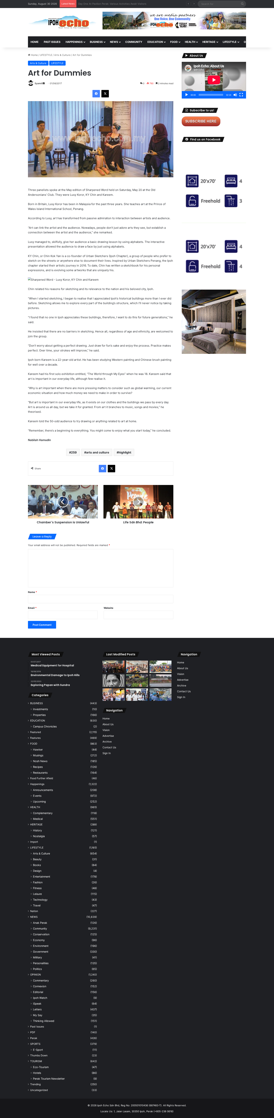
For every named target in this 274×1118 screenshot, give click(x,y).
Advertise (108, 735)
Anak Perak (40, 922)
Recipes (38, 766)
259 (74, 452)
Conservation (41, 934)
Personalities (40, 963)
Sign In (107, 753)
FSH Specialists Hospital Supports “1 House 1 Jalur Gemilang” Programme (121, 3)
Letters (37, 1009)
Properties (39, 714)
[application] (214, 80)
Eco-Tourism (41, 1067)
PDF (32, 1032)
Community (40, 928)
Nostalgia (39, 836)
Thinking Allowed (43, 1020)
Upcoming (39, 801)
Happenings (37, 784)
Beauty (37, 859)
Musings (38, 755)
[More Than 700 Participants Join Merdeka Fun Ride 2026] (114, 667)
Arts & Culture (62, 54)
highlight (125, 452)
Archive (107, 741)
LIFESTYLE (230, 41)
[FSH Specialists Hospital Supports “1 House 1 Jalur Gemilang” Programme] (137, 694)
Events (37, 795)
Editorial (38, 992)
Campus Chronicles (45, 726)
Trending (35, 1084)
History (37, 830)
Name (32, 592)
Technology (40, 899)
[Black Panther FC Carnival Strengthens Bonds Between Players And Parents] (160, 667)
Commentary (41, 980)
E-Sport (38, 1049)
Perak (33, 1038)
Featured (35, 732)
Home (35, 41)
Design (37, 870)
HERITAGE (208, 41)
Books (37, 865)
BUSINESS (96, 41)
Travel (36, 905)
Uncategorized (39, 1090)
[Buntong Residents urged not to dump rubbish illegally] (137, 680)
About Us (108, 724)
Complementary (43, 813)
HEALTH (190, 41)
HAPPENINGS (74, 41)
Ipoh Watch (40, 997)
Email (32, 607)
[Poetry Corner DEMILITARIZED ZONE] (114, 680)
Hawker (38, 749)
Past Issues (52, 41)
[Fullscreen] (241, 95)
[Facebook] (96, 93)
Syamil (38, 83)
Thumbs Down (39, 1055)
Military (37, 957)
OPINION (249, 41)
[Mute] (235, 95)
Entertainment (41, 876)
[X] (105, 93)
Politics (37, 968)
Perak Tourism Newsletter (49, 1078)
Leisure (37, 893)
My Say (37, 1015)
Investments (40, 709)
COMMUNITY (133, 41)
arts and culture (97, 452)
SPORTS (35, 1043)
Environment (40, 945)
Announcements (43, 790)
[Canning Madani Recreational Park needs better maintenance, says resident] (160, 680)
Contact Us (109, 747)
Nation (34, 911)
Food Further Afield (41, 778)
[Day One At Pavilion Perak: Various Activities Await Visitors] (114, 694)
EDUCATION (155, 41)
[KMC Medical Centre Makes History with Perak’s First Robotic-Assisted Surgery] (160, 694)
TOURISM (36, 1061)
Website (108, 607)
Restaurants (40, 772)
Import (34, 841)
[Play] (186, 95)
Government (40, 951)
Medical (38, 818)
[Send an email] (43, 83)
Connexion (39, 986)
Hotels (37, 1072)
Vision (106, 730)
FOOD (174, 41)
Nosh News (40, 761)
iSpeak (37, 1003)
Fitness (37, 888)
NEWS (114, 41)
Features (35, 737)
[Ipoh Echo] (62, 22)
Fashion (37, 882)
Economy (39, 940)
